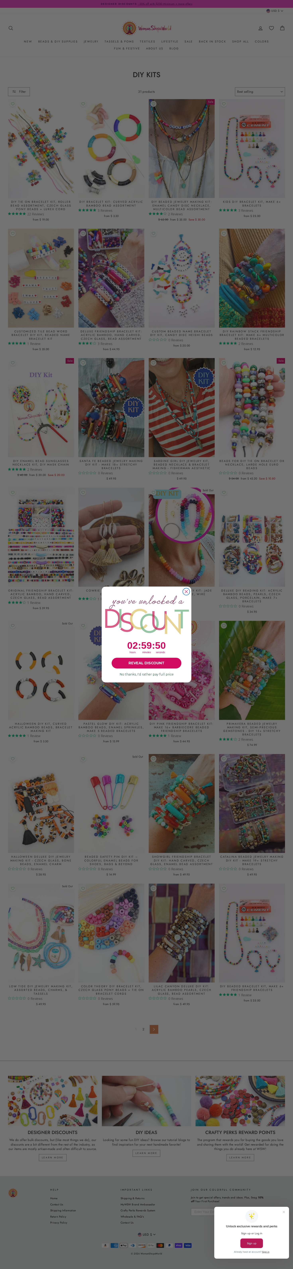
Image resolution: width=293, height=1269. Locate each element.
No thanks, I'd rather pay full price (147, 674)
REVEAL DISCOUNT (146, 663)
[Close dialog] (186, 591)
